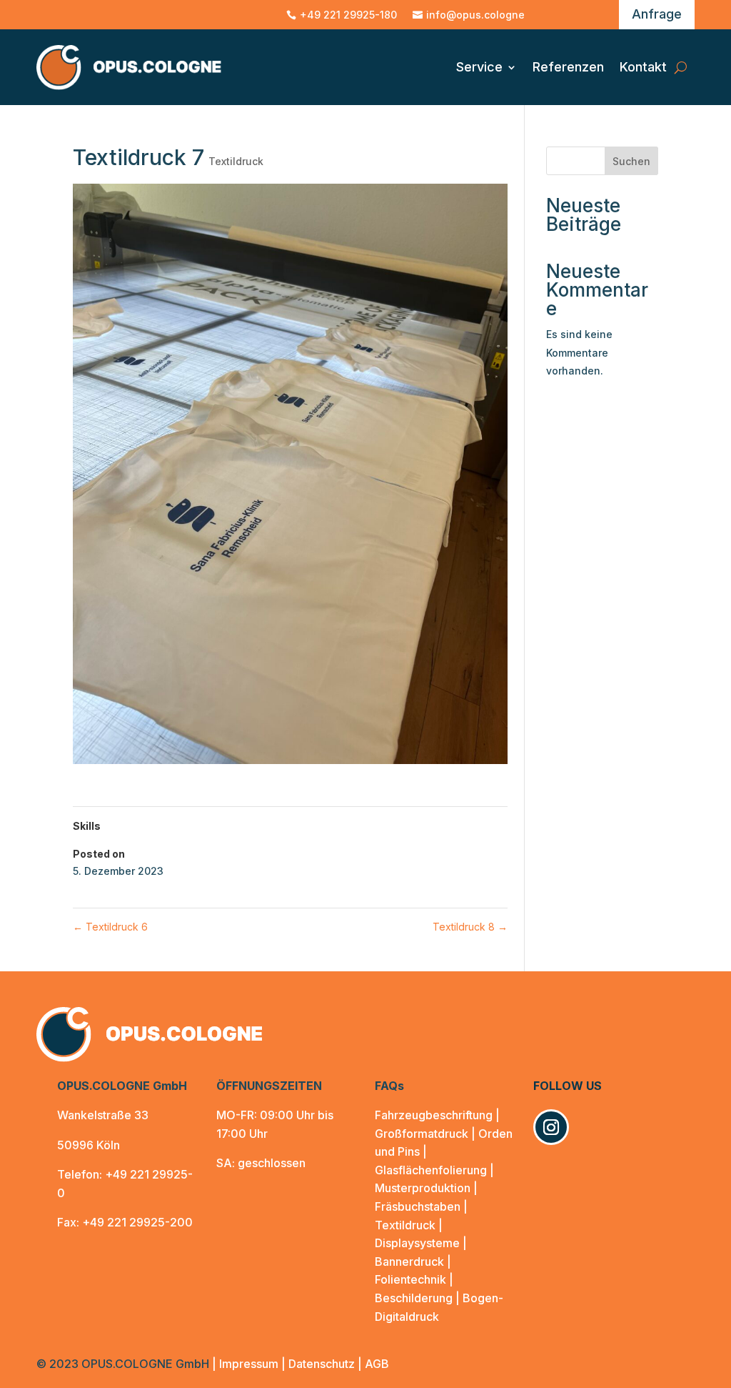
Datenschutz (321, 1364)
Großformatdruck (421, 1133)
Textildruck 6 (110, 927)
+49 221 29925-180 (348, 15)
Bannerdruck (409, 1261)
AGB (377, 1364)
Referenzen (568, 66)
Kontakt (643, 66)
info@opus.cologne (475, 15)
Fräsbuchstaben (417, 1206)
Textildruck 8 (470, 927)
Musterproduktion (422, 1188)
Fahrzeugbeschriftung (434, 1115)
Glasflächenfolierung (431, 1170)
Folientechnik (410, 1279)
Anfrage (657, 13)
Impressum (248, 1364)
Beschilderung (414, 1298)
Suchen (631, 161)
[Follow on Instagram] (551, 1127)
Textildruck (235, 161)
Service (479, 66)
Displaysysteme (419, 1243)
